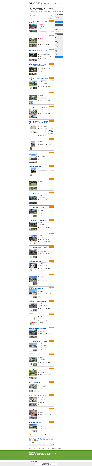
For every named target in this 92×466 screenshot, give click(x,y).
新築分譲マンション (44, 453)
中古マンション (48, 453)
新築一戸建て (51, 453)
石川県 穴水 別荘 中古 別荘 (36, 438)
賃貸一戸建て (38, 453)
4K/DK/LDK (57, 47)
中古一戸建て (55, 453)
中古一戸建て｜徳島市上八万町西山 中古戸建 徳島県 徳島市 (38, 301)
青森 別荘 (50, 439)
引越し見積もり (48, 454)
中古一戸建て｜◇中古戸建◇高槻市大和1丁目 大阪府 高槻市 (38, 369)
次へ (53, 434)
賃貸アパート (35, 453)
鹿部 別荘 (44, 438)
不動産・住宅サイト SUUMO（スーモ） (33, 452)
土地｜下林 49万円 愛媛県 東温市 (34, 179)
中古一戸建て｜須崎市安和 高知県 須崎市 (35, 422)
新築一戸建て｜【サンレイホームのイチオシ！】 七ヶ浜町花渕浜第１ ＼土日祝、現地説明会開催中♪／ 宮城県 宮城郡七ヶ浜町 (38, 122)
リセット (62, 29)
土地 (29, 454)
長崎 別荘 (33, 440)
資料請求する (51, 35)
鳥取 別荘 (52, 438)
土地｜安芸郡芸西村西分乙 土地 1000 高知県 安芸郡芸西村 (37, 328)
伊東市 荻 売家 (36, 440)
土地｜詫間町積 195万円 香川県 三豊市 (35, 139)
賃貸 (29, 453)
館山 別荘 (36, 439)
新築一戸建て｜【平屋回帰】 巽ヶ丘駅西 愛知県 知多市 (37, 395)
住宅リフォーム (38, 454)
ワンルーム (57, 42)
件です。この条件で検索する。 (59, 21)
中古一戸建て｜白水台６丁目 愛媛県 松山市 (37, 288)
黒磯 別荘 (41, 438)
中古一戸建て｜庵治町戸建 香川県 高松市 (35, 261)
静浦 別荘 (47, 439)
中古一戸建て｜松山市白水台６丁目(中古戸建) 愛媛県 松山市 (38, 341)
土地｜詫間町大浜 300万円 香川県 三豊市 (35, 153)
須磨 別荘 (38, 439)
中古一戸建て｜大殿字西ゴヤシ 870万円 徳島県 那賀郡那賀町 (38, 220)
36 (51, 434)
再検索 (52, 444)
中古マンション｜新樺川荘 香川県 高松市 (35, 382)
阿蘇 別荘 (52, 439)
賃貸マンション (31, 453)
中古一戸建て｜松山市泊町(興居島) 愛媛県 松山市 (36, 207)
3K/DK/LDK (57, 46)
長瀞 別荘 (30, 440)
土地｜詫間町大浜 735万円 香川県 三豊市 (35, 166)
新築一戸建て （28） (58, 16)
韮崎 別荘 (41, 439)
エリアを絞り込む (51, 15)
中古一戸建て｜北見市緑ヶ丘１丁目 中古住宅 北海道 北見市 (38, 409)
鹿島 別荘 (46, 438)
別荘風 (30, 438)
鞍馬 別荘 (44, 439)
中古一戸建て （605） (58, 17)
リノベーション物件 (32, 454)
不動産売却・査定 (42, 454)
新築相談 (45, 454)
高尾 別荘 (33, 439)
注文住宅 (35, 454)
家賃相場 (41, 453)
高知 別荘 (30, 439)
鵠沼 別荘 (49, 438)
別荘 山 (32, 438)
